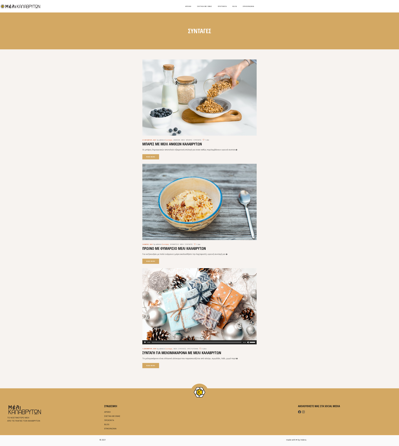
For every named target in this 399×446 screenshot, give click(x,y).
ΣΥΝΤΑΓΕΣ (197, 140)
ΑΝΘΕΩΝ (176, 140)
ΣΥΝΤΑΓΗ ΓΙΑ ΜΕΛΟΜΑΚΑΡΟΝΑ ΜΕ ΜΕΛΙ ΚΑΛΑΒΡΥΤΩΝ (181, 352)
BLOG (106, 424)
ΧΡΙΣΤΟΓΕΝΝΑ (192, 349)
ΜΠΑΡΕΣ (189, 140)
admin (161, 140)
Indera (303, 440)
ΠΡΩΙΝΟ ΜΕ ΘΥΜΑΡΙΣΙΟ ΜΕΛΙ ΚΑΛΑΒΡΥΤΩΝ (174, 248)
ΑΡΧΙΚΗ (107, 412)
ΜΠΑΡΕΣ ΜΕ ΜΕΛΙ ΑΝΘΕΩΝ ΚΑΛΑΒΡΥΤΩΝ (172, 144)
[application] (199, 342)
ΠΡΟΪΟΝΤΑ (109, 420)
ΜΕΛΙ (183, 140)
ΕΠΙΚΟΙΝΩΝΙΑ (110, 428)
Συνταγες (168, 140)
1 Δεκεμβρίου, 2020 (149, 349)
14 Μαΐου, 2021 (147, 244)
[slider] (253, 342)
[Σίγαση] (248, 342)
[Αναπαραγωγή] (145, 342)
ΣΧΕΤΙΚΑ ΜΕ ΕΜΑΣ (112, 416)
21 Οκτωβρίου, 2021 (149, 140)
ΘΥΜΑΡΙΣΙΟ (174, 244)
